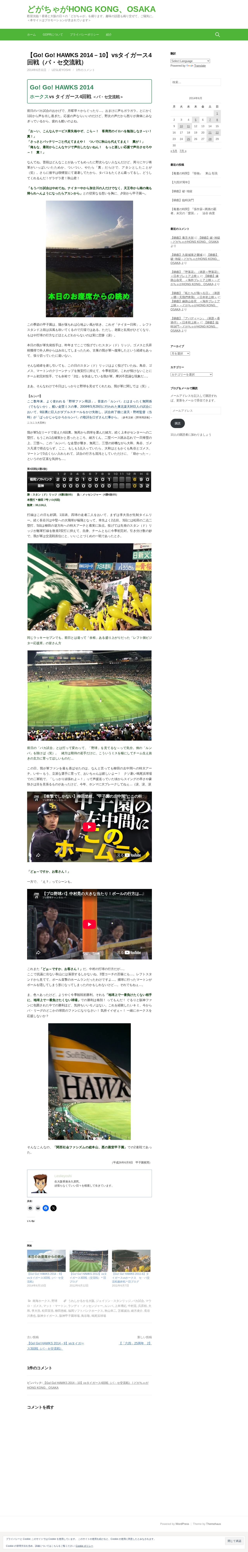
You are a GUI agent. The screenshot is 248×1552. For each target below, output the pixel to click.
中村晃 (132, 1305)
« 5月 (173, 151)
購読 (178, 423)
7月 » (183, 151)
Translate (200, 65)
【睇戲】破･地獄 (181, 191)
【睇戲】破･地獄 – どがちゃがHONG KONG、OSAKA (195, 259)
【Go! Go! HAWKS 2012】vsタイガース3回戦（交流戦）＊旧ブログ (88, 1277)
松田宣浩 (47, 1310)
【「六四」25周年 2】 (135, 1343)
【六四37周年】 (180, 182)
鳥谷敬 (85, 1315)
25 (188, 139)
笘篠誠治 (123, 1310)
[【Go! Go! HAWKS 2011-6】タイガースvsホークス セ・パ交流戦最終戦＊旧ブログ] (131, 1261)
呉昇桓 (142, 1305)
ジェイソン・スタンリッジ (113, 1300)
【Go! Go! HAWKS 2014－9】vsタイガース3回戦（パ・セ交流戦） (45, 1277)
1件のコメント (85, 70)
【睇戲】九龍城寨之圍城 (186, 254)
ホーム (31, 34)
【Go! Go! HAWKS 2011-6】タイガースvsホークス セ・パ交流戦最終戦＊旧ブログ (131, 1277)
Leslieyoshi (61, 70)
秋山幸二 (110, 1310)
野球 (54, 1300)
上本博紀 (120, 1305)
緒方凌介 (137, 1310)
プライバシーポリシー (84, 34)
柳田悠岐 (61, 1310)
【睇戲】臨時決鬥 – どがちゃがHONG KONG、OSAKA (194, 326)
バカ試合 (138, 1300)
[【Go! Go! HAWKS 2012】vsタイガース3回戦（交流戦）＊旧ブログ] (89, 1261)
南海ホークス (41, 1300)
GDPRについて (53, 34)
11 (188, 126)
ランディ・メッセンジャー (85, 1305)
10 (181, 126)
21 (210, 132)
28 (210, 139)
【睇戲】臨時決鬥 (182, 200)
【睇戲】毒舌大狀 (182, 237)
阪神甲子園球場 (69, 1315)
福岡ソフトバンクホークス (85, 1310)
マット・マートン (54, 1305)
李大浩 (36, 1310)
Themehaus (213, 1523)
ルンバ (108, 1305)
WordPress (182, 1523)
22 (217, 132)
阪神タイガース (47, 1315)
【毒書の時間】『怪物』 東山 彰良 (194, 173)
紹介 (109, 34)
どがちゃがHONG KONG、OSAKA (91, 9)
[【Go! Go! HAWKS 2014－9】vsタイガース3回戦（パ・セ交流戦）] (46, 1261)
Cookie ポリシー (84, 1546)
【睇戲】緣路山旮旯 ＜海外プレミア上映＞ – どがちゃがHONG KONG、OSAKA (195, 280)
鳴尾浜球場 (98, 1315)
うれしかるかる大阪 (81, 1300)
